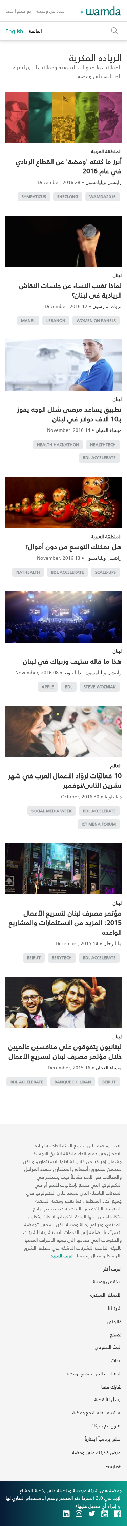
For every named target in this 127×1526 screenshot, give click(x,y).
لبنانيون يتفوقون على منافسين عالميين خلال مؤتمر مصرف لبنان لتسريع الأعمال (65, 1051)
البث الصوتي (108, 1346)
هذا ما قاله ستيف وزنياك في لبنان (72, 660)
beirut (34, 958)
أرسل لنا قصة (108, 1399)
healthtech (103, 445)
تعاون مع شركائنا (105, 1425)
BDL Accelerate (99, 458)
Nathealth (28, 572)
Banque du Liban (73, 1082)
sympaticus (34, 196)
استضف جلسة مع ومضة (97, 1412)
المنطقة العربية (106, 151)
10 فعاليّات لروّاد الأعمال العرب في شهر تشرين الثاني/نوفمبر (65, 780)
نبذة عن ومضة (50, 10)
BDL (68, 687)
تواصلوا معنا (18, 10)
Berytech (62, 958)
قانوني (114, 1321)
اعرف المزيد (62, 1255)
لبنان (117, 275)
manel (28, 320)
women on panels (96, 320)
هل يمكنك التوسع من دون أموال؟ (73, 546)
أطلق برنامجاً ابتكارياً (103, 1439)
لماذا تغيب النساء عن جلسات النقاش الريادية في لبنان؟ (70, 290)
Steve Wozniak (100, 687)
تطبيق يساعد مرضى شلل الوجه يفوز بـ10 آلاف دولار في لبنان (69, 414)
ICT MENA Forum (99, 824)
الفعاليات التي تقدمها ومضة (94, 1373)
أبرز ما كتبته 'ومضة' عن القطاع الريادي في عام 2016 (69, 166)
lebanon (55, 320)
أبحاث (116, 1360)
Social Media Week (51, 811)
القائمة (35, 31)
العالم (116, 765)
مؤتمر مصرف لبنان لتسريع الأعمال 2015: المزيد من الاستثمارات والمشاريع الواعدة (65, 922)
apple (48, 687)
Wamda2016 (102, 196)
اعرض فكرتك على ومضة (97, 1452)
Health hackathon (58, 445)
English (14, 31)
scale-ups (105, 572)
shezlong (67, 196)
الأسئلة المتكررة (106, 1294)
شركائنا (115, 1308)
